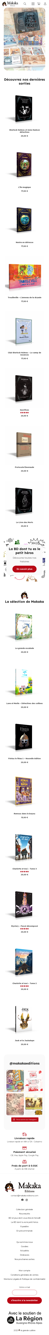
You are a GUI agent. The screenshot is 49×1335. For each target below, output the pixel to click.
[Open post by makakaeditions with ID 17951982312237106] (34, 1081)
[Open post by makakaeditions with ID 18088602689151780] (34, 1104)
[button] (25, 4)
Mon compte (24, 1270)
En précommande (24, 1231)
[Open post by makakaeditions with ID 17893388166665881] (15, 1104)
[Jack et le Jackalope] (24, 1018)
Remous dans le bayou (24, 814)
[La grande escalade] (24, 626)
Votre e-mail (24, 1287)
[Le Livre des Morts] (24, 500)
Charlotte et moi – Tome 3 (24, 869)
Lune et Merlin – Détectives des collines (24, 703)
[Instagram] (27, 1200)
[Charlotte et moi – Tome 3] (24, 846)
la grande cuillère (28, 1330)
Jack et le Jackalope (24, 1040)
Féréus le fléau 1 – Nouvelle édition (24, 758)
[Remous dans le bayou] (24, 791)
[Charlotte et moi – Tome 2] (24, 961)
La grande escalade (24, 648)
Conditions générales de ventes (24, 1275)
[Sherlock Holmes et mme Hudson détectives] (24, 108)
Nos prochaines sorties (24, 1259)
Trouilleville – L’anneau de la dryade (24, 297)
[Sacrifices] (24, 388)
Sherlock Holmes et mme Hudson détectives (24, 131)
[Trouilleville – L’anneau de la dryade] (24, 275)
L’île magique (24, 187)
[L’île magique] (24, 165)
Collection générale (24, 1209)
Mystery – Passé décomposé (24, 926)
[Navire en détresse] (24, 220)
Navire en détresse (24, 242)
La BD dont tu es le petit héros (24, 1222)
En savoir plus (24, 68)
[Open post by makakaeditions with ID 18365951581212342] (15, 1081)
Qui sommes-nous (24, 1242)
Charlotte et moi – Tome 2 (24, 983)
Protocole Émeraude (24, 467)
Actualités (24, 1251)
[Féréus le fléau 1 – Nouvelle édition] (24, 736)
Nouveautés (24, 1214)
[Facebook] (22, 1200)
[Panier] (38, 4)
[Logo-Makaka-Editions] (10, 3)
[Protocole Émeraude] (24, 445)
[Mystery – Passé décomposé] (24, 904)
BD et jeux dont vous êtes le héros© (24, 1218)
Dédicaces (24, 1255)
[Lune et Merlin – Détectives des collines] (24, 681)
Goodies (24, 1246)
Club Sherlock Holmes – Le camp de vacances (24, 354)
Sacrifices (24, 410)
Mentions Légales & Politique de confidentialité (24, 1279)
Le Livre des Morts (24, 522)
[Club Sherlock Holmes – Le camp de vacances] (24, 330)
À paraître (24, 1226)
